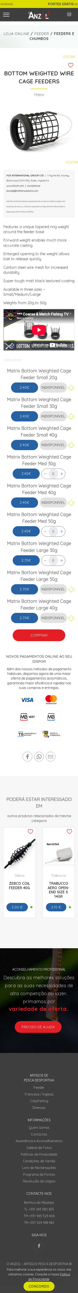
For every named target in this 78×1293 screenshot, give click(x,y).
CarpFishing (39, 1101)
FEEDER (41, 33)
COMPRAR (39, 635)
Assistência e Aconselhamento (39, 1141)
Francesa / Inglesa (39, 1094)
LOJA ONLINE (16, 33)
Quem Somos (39, 1127)
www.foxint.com (15, 185)
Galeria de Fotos (39, 1148)
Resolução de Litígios (39, 1181)
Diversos (39, 1108)
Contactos (39, 1134)
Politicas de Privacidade (39, 1154)
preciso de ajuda (38, 1027)
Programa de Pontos (39, 1174)
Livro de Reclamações (39, 1168)
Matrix (39, 94)
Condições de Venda (39, 1161)
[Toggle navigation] (12, 14)
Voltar (69, 57)
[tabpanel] (39, 128)
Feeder (39, 1087)
